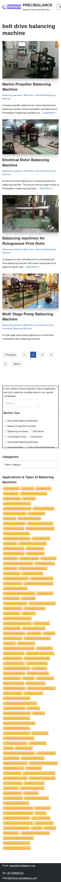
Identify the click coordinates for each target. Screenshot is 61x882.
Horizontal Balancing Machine (17, 328)
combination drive (13, 583)
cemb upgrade (12, 573)
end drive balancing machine (17, 618)
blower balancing (35, 553)
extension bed (41, 623)
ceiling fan (10, 568)
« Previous (10, 354)
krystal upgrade (12, 678)
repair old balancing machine (43, 763)
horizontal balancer (14, 653)
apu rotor (29, 498)
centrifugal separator (33, 573)
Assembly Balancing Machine (22, 420)
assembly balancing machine (17, 508)
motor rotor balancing (14, 688)
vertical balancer (44, 823)
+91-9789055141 (15, 873)
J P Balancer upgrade (14, 673)
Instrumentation (15, 447)
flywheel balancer (13, 638)
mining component (36, 683)
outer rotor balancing (14, 708)
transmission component (36, 798)
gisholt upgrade (26, 643)
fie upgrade (34, 633)
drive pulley (28, 598)
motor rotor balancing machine (41, 688)
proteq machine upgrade (15, 743)
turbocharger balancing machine (18, 813)
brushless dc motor (29, 558)
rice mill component (13, 768)
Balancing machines (12, 95)
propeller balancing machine (16, 733)
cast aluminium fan (45, 563)
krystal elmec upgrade (38, 673)
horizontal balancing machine (40, 653)
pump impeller (11, 758)
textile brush (31, 793)
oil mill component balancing (17, 698)
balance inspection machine (21, 426)
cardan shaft (49, 558)
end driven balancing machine (17, 623)
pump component (46, 753)
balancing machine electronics (40, 528)
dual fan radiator (13, 608)
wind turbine (11, 833)
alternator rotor (12, 498)
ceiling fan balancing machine (33, 568)
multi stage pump (12, 693)
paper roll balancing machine (17, 713)
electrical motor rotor (35, 608)
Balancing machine (13, 528)
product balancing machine (16, 728)
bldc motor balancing (14, 548)
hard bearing (44, 648)
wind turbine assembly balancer (35, 833)
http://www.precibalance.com (22, 878)
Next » (17, 364)
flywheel (49, 633)
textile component (13, 798)
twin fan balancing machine (16, 818)
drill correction (11, 598)
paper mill (33, 708)
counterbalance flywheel (15, 588)
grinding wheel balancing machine (19, 648)
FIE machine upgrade (14, 633)
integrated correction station (17, 668)
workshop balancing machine (17, 848)
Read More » (49, 112)
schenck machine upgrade (42, 778)
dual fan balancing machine (42, 603)
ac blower (28, 488)
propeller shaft (40, 733)
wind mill (50, 828)
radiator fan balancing (33, 758)
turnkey (41, 813)
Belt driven (28, 95)
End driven (36, 436)
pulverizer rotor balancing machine (19, 753)
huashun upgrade (13, 658)
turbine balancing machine (16, 803)
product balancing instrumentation (19, 723)
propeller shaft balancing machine (19, 738)
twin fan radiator (41, 818)
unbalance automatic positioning (18, 823)
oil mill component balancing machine (20, 703)
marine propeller (45, 678)
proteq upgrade (38, 743)
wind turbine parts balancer (16, 843)
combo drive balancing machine (39, 583)
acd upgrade (44, 488)
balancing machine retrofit (16, 533)
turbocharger (43, 808)
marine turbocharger (14, 683)
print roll (39, 713)
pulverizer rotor (24, 748)
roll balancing (34, 768)
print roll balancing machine (16, 718)
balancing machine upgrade (17, 538)
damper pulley (45, 593)
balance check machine (29, 518)
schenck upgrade (13, 783)
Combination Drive (44, 325)
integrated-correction (14, 663)
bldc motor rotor (35, 548)
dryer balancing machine (15, 603)
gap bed (9, 643)
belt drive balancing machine (33, 543)
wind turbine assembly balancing (18, 838)
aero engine (11, 493)
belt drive (10, 543)
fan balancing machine (34, 628)
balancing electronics (14, 523)
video (37, 828)
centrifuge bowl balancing (16, 578)
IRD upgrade (40, 668)
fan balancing (12, 628)
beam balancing (41, 538)
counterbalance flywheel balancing (19, 593)
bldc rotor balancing (14, 553)
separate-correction (34, 783)
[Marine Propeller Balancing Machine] (30, 59)
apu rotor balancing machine (17, 503)
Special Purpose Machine (41, 447)
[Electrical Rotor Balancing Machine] (30, 136)
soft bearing (11, 788)
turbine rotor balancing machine (18, 808)
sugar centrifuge (12, 793)
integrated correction (37, 663)
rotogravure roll (12, 773)
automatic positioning (44, 508)
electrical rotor (11, 613)
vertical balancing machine (16, 828)
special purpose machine (32, 788)
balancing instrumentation (40, 523)
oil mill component (33, 693)
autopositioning (36, 513)
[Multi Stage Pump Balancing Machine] (30, 291)
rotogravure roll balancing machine (39, 773)
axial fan (9, 518)
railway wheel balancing (15, 763)
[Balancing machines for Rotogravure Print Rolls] (30, 213)
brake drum (10, 558)
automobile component (15, 513)
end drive (29, 613)
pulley (8, 748)
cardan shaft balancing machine (18, 563)
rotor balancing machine (15, 778)
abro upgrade (11, 488)
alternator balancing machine (34, 493)
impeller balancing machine (37, 658)
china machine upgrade (42, 578)
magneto (28, 678)
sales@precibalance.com (22, 865)
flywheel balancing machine (37, 638)
